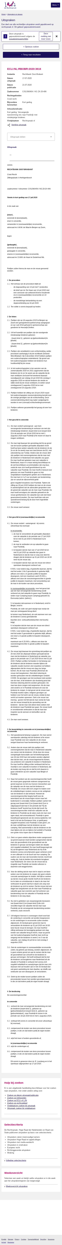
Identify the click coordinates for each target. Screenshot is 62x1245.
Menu (54, 5)
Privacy (17, 1239)
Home (3, 14)
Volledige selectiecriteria (16, 1160)
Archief (3, 1242)
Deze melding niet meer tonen (46, 36)
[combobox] (31, 137)
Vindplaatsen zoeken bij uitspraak (21, 1106)
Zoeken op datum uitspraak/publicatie (22, 1095)
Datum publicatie (11, 86)
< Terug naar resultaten (31, 55)
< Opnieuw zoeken (31, 47)
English (3, 1239)
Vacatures (51, 1239)
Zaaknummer (13, 91)
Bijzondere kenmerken (12, 103)
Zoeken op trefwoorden (16, 1098)
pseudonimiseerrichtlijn (18, 39)
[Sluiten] (57, 36)
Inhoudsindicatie (14, 109)
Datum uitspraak (11, 79)
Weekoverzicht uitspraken (17, 1186)
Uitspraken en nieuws (14, 14)
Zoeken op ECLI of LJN (17, 1100)
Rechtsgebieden (14, 95)
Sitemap (10, 1239)
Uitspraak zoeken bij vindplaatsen (21, 1108)
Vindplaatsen (13, 121)
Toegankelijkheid (33, 1239)
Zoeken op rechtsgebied (17, 1103)
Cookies (23, 1239)
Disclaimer (10, 1242)
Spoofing (43, 1239)
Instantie (11, 74)
